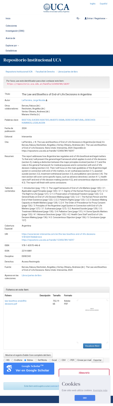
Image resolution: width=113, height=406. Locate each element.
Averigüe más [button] (100, 390)
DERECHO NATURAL (74, 120)
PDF (72, 360)
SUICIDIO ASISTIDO (40, 120)
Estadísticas (11, 51)
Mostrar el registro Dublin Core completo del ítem (28, 355)
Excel (54, 360)
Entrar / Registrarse (96, 18)
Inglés (92, 3)
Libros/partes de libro (68, 72)
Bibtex (30, 360)
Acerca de (10, 38)
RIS (8, 360)
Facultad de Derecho (45, 72)
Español (103, 3)
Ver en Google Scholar (32, 370)
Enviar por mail (84, 360)
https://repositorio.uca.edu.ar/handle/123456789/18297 (48, 240)
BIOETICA (26, 120)
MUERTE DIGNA (57, 120)
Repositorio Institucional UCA (19, 72)
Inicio (8, 18)
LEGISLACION (39, 123)
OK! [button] (85, 398)
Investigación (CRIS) (15, 31)
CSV (64, 360)
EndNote (18, 360)
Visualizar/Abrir (92, 346)
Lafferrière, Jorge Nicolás (33, 100)
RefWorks (42, 360)
